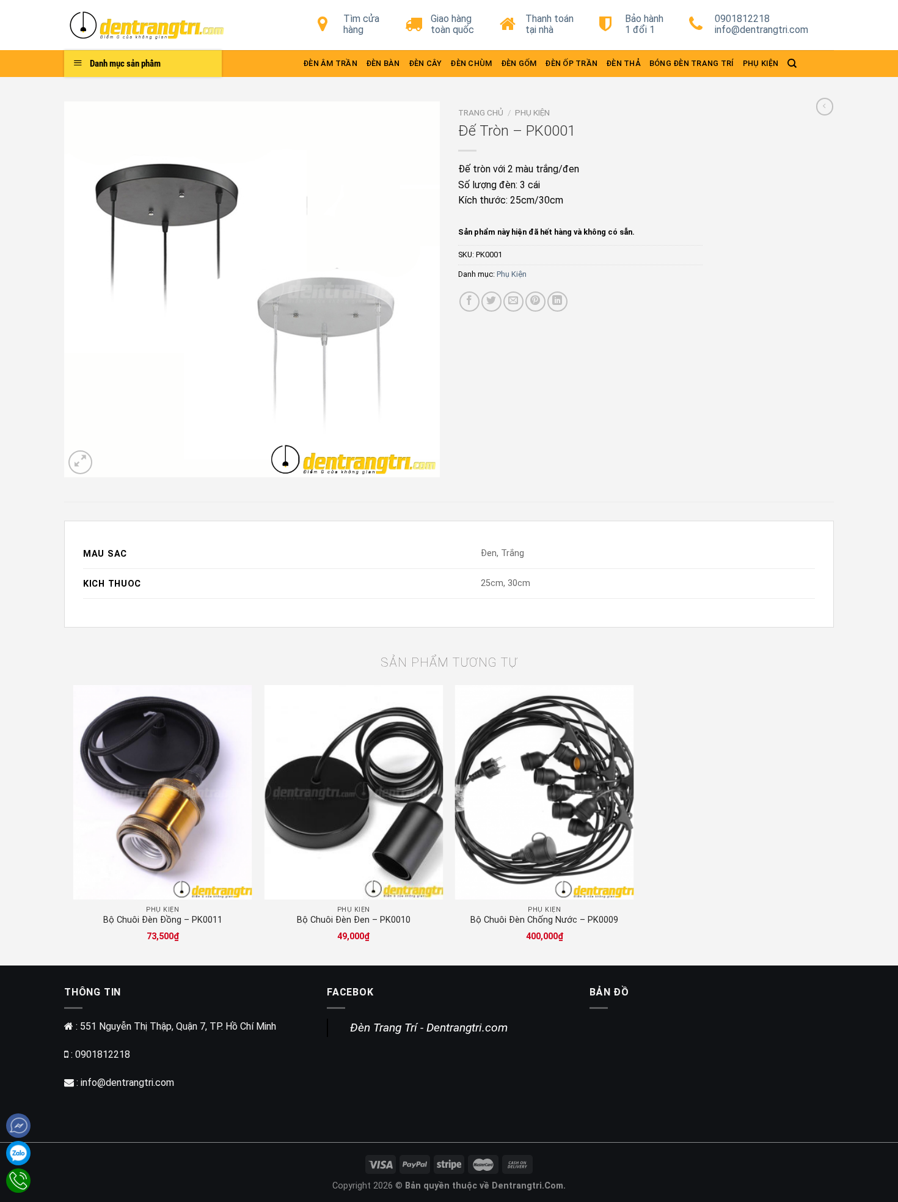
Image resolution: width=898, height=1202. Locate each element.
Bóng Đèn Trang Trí (691, 63)
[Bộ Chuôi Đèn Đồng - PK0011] (162, 792)
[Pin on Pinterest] (535, 301)
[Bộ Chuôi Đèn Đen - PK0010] (353, 792)
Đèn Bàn (383, 63)
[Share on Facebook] (469, 301)
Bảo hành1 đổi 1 (644, 24)
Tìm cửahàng (361, 24)
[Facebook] (18, 1125)
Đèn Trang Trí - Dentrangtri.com (429, 1028)
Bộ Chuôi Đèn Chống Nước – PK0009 (544, 920)
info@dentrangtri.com (127, 1082)
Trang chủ (480, 112)
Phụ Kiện (761, 63)
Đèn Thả (623, 63)
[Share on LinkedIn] (557, 301)
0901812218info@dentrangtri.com (761, 24)
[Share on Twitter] (491, 301)
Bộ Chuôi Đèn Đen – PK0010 (354, 920)
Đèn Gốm (519, 63)
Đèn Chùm (471, 63)
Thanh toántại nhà (549, 24)
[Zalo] (18, 1153)
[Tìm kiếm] (792, 63)
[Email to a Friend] (513, 301)
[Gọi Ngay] (18, 1180)
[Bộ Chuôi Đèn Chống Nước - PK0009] (544, 792)
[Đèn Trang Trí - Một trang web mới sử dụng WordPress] (155, 25)
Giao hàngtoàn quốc (452, 24)
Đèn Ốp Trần (571, 63)
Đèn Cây (425, 63)
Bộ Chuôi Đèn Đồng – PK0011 (162, 920)
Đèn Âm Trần (330, 63)
